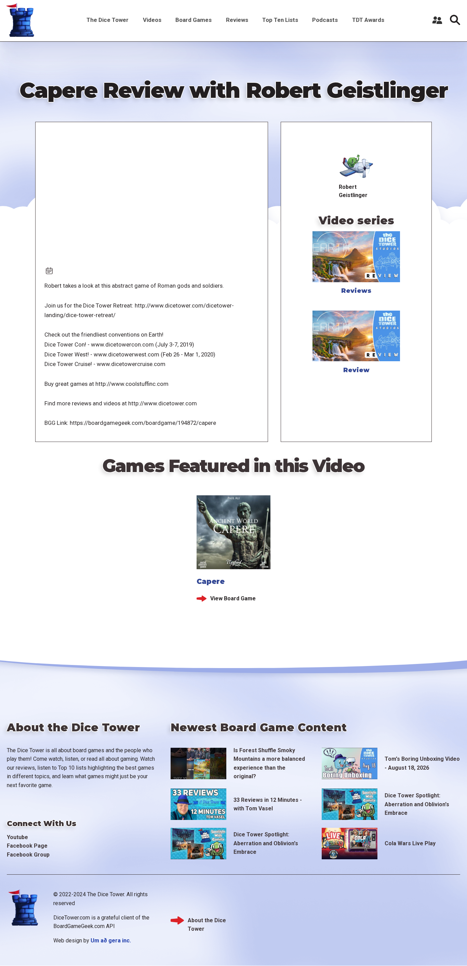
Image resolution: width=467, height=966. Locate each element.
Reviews (237, 19)
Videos (152, 19)
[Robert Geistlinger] (356, 165)
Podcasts (325, 19)
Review (356, 370)
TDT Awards (368, 19)
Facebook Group (28, 854)
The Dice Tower (107, 19)
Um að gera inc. (111, 940)
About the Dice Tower (207, 921)
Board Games (193, 19)
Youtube (17, 837)
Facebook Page (27, 846)
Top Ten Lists (280, 19)
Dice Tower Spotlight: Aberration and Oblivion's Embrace (417, 804)
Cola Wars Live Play (410, 843)
